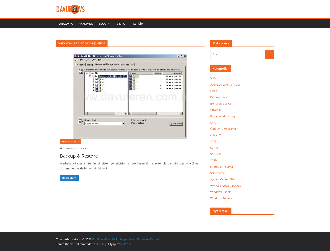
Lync (213, 122)
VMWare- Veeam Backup (225, 185)
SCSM (214, 160)
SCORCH (215, 154)
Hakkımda (86, 23)
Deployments (218, 97)
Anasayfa (66, 23)
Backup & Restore (79, 156)
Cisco (213, 91)
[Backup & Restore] (130, 96)
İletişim (138, 23)
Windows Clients (220, 192)
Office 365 (216, 135)
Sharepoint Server (221, 166)
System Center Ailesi (223, 179)
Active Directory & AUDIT (226, 84)
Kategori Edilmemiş (222, 116)
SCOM (214, 148)
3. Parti (214, 78)
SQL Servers (218, 173)
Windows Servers (70, 141)
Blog (102, 23)
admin (83, 148)
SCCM (214, 141)
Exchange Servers (221, 103)
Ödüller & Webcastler (224, 129)
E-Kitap (121, 23)
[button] (108, 23)
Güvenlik (215, 110)
